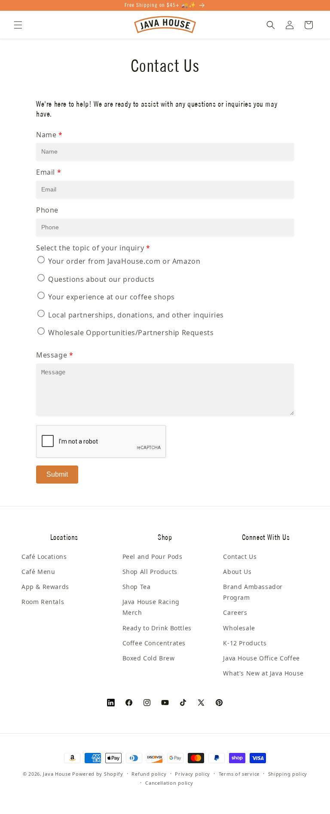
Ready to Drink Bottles (157, 628)
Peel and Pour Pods (152, 556)
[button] (18, 24)
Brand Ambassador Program (253, 592)
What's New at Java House (263, 673)
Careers (235, 612)
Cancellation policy (169, 783)
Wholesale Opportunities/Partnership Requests (131, 332)
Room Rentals (42, 602)
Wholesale (239, 628)
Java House (56, 774)
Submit (57, 474)
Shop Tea (136, 587)
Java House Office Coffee (261, 658)
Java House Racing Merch (151, 607)
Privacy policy (192, 774)
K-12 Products (244, 643)
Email (48, 172)
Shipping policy (288, 774)
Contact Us (240, 556)
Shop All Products (149, 571)
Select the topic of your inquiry (93, 248)
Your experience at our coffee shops (111, 297)
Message (54, 355)
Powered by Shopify (97, 774)
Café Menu (38, 571)
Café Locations (44, 556)
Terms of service (239, 774)
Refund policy (148, 774)
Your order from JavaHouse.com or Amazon (124, 261)
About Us (237, 571)
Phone (47, 210)
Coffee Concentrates (154, 643)
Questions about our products (101, 279)
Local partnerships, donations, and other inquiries (136, 315)
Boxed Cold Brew (148, 658)
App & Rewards (45, 587)
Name (49, 134)
